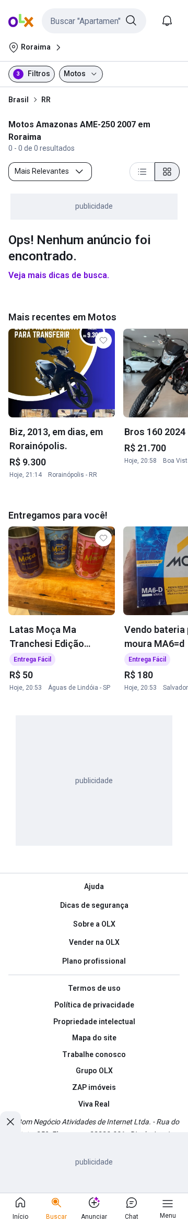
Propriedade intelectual (94, 1021)
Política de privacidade (94, 1005)
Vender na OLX (94, 942)
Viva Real (94, 1104)
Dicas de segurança (94, 905)
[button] (94, 20)
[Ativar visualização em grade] (167, 171)
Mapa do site (94, 1038)
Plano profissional (94, 961)
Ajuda (94, 886)
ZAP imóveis (94, 1087)
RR (46, 99)
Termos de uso (94, 988)
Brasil (18, 99)
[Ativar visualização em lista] (142, 171)
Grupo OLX (94, 1070)
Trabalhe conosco (94, 1054)
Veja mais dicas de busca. (58, 275)
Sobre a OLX (94, 924)
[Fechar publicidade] (10, 1121)
